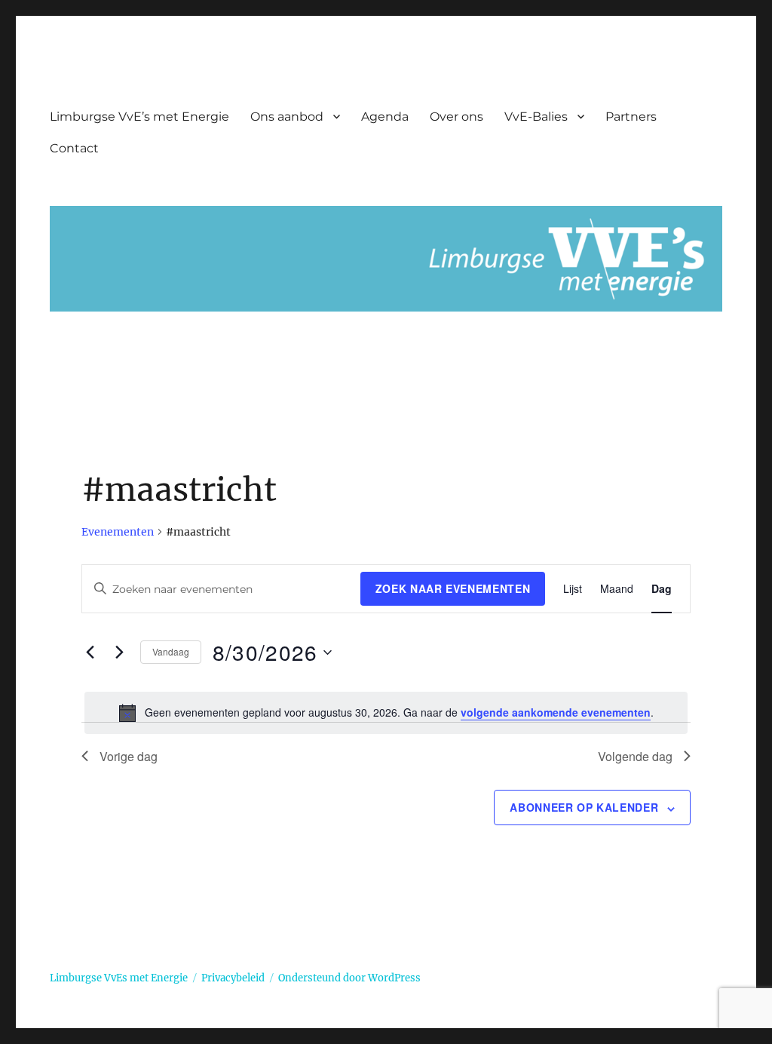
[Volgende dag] (120, 652)
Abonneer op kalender (584, 807)
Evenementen (117, 532)
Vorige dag (129, 756)
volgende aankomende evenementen (556, 712)
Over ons (456, 116)
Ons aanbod (286, 116)
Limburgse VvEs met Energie (119, 978)
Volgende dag (635, 756)
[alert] (386, 713)
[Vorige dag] (90, 652)
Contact (74, 148)
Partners (631, 116)
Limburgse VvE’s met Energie (139, 116)
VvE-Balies (536, 116)
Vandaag (170, 651)
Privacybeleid (233, 978)
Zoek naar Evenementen (453, 588)
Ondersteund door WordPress (349, 978)
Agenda (385, 116)
